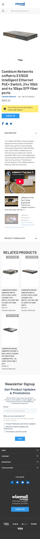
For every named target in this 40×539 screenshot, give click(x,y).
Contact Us (20, 509)
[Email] (7, 123)
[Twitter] (11, 123)
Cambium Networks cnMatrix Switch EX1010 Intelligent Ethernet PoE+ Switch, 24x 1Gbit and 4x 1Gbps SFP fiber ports (10, 297)
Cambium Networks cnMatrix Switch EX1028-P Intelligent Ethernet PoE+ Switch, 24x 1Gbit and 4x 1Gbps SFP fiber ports (29, 297)
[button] (20, 133)
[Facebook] (3, 123)
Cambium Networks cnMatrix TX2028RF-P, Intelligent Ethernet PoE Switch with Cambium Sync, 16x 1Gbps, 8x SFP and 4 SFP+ (10, 356)
